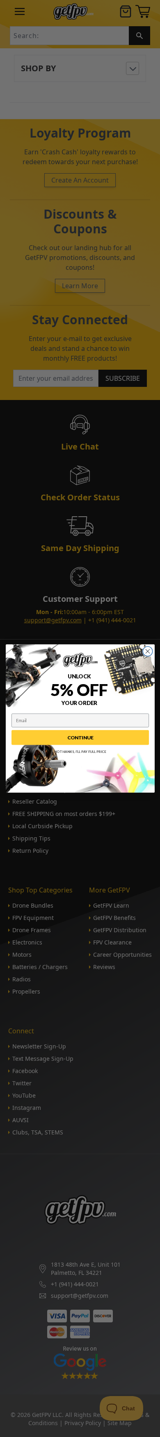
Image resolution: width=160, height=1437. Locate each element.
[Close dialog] (147, 651)
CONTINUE (80, 737)
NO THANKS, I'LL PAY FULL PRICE (80, 752)
